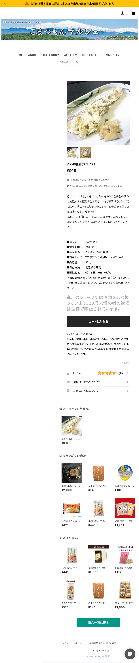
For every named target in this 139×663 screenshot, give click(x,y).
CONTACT (89, 55)
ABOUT (33, 55)
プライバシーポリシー (73, 643)
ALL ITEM (70, 55)
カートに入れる (98, 321)
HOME (18, 55)
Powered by (94, 656)
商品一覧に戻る (98, 622)
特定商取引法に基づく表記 (103, 643)
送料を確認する (101, 180)
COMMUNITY (110, 55)
